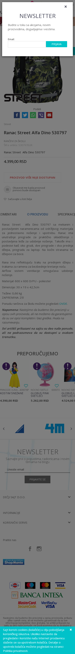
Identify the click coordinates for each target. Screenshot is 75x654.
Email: (11, 39)
